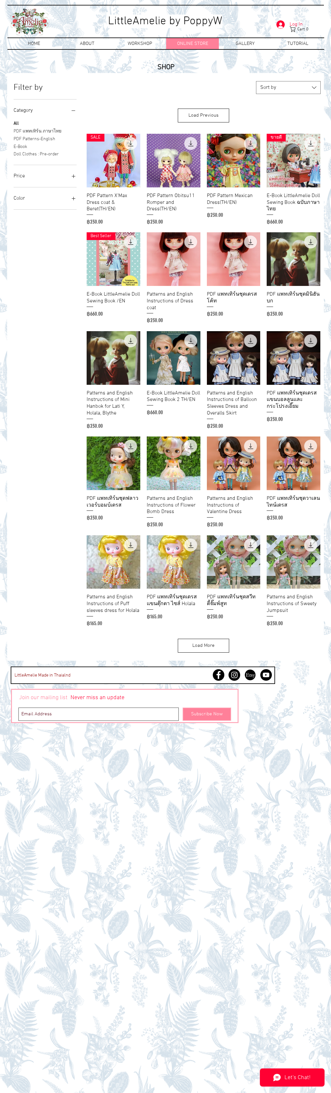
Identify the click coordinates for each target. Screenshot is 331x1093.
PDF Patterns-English (34, 139)
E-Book (20, 147)
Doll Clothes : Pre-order (36, 154)
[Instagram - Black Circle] (234, 675)
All (16, 123)
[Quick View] (173, 160)
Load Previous (203, 115)
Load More (203, 645)
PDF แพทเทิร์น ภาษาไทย (37, 131)
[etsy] (250, 675)
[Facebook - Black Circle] (218, 675)
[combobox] (288, 87)
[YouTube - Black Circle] (266, 675)
